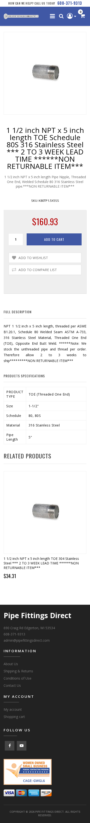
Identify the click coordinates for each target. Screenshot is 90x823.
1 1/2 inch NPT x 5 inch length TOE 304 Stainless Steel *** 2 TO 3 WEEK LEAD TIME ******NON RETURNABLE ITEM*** (41, 563)
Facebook (9, 746)
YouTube (21, 746)
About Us (11, 664)
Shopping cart (14, 716)
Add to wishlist (33, 257)
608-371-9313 (69, 3)
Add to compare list (37, 269)
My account (13, 709)
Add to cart (54, 239)
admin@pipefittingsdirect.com (27, 640)
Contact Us (12, 685)
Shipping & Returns (18, 671)
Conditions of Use (17, 678)
